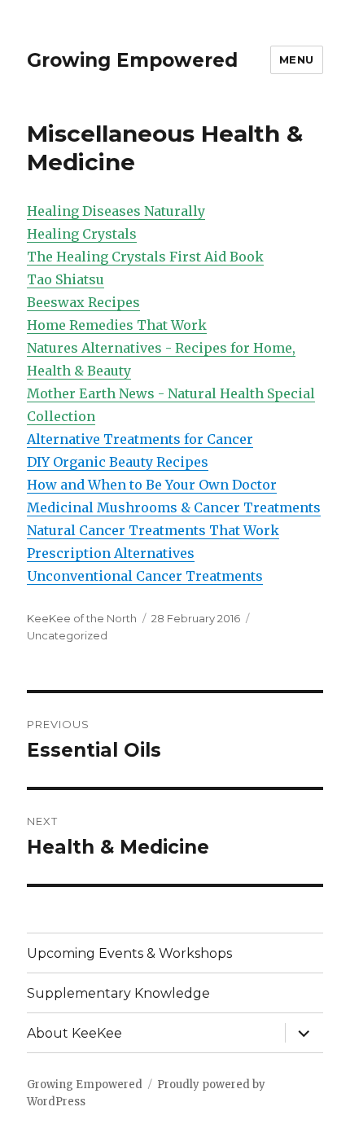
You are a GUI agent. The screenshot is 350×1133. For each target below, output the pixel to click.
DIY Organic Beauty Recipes (117, 462)
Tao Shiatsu (65, 279)
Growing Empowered (132, 60)
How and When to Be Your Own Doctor (152, 484)
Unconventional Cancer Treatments (145, 576)
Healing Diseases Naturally (116, 211)
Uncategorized (67, 635)
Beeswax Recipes (83, 302)
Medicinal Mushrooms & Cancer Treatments (174, 507)
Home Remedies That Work (117, 325)
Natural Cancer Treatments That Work (153, 530)
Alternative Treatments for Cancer (140, 439)
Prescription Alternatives (111, 553)
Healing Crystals (82, 234)
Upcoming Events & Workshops (129, 953)
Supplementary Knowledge (118, 993)
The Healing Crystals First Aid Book (145, 256)
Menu (296, 59)
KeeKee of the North (82, 618)
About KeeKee (74, 1033)
